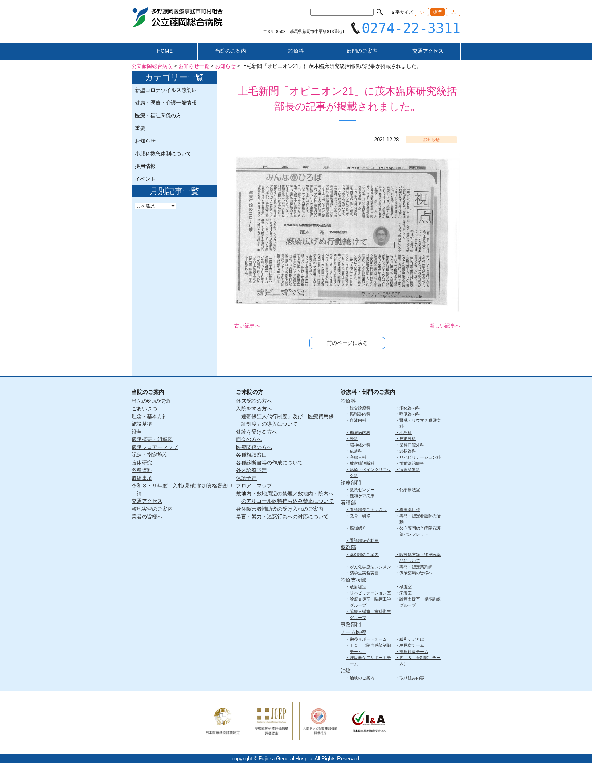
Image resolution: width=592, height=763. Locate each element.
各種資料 (142, 470)
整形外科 (407, 438)
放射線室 (358, 586)
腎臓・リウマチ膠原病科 (420, 423)
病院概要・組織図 (152, 439)
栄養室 (405, 593)
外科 (354, 438)
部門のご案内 (362, 51)
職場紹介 (358, 528)
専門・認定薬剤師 (415, 567)
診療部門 (351, 482)
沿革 (137, 432)
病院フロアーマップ (155, 447)
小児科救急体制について (163, 153)
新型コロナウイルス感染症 (166, 90)
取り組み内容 (411, 678)
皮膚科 (356, 451)
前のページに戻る (347, 343)
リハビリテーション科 (420, 457)
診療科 (296, 51)
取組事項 (142, 478)
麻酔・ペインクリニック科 (370, 472)
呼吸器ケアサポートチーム (370, 660)
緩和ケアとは (411, 639)
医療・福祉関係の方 (158, 115)
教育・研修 (360, 515)
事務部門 (351, 624)
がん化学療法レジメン (370, 567)
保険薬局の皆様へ (415, 573)
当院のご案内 (230, 51)
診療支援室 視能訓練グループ (420, 602)
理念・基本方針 (150, 416)
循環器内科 (360, 414)
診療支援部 (353, 580)
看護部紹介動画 (364, 540)
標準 (437, 11)
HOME (165, 51)
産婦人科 (358, 457)
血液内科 (358, 420)
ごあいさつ (144, 408)
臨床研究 (142, 462)
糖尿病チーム (411, 645)
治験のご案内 (362, 678)
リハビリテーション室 (370, 593)
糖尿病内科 (360, 432)
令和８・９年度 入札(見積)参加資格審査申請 (182, 489)
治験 (346, 671)
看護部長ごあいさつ (368, 509)
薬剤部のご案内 (364, 554)
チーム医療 (353, 632)
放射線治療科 (411, 463)
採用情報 (145, 166)
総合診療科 (360, 407)
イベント (145, 179)
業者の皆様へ (147, 516)
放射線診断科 (362, 463)
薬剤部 (348, 547)
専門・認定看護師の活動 (420, 518)
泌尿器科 (407, 451)
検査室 (405, 586)
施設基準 (142, 424)
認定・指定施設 (150, 455)
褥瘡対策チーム (413, 651)
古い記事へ (247, 325)
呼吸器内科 (409, 414)
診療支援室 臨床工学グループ (370, 602)
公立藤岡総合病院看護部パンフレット (420, 531)
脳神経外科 (360, 445)
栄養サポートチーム (368, 639)
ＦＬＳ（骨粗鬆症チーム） (420, 660)
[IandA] (369, 735)
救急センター (362, 489)
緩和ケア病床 (362, 496)
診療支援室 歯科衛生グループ (370, 614)
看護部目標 (409, 509)
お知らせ (145, 141)
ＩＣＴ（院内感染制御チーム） (370, 648)
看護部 (348, 503)
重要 (140, 128)
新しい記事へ (445, 325)
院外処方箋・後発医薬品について (420, 557)
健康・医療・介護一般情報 (166, 103)
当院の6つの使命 (151, 401)
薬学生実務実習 (364, 573)
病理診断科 (409, 469)
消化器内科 (409, 407)
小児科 (405, 432)
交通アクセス (427, 51)
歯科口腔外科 (411, 445)
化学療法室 (409, 489)
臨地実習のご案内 (152, 509)
